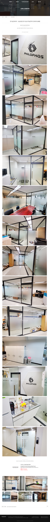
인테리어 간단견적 (17, 7)
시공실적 (39, 7)
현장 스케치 (32, 7)
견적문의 (17, 1)
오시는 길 (39, 8)
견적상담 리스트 (17, 5)
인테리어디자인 (32, 4)
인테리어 (10, 1)
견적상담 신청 (17, 4)
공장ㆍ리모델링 (10, 7)
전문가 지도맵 (32, 8)
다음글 (5, 506)
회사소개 (39, 1)
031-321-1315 (36, 516)
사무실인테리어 (10, 4)
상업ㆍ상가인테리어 (10, 5)
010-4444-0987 (37, 517)
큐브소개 (39, 4)
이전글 (2, 506)
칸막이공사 (10, 8)
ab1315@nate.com (46, 517)
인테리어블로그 (32, 5)
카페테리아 (39, 5)
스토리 (33, 1)
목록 (47, 506)
